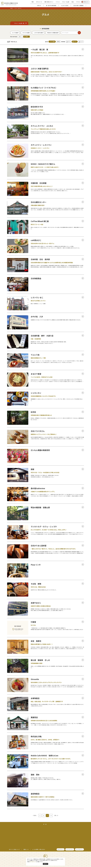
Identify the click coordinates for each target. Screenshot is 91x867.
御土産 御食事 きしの (40, 660)
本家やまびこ (36, 603)
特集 (33, 2)
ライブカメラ (79, 849)
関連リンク (26, 849)
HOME (11, 8)
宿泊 (73, 2)
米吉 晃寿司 (36, 641)
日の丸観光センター (38, 202)
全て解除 (26, 36)
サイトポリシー (33, 861)
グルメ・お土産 (65, 2)
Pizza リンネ (36, 564)
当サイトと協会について (14, 849)
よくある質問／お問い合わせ (38, 849)
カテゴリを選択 (26, 32)
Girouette (35, 679)
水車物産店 (35, 698)
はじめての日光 (64, 5)
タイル (69, 41)
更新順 (58, 41)
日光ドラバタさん (38, 431)
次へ (55, 815)
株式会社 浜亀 (36, 736)
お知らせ (39, 5)
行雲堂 (33, 622)
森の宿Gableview (38, 488)
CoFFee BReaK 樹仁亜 (40, 221)
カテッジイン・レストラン (41, 145)
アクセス (78, 2)
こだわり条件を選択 (38, 32)
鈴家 (32, 469)
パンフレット (69, 849)
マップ (81, 41)
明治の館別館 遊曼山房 (40, 507)
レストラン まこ (37, 297)
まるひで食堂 (36, 374)
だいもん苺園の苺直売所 (40, 450)
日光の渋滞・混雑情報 (78, 5)
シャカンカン (36, 393)
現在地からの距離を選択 (52, 32)
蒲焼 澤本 (35, 774)
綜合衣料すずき (37, 106)
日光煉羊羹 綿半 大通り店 (42, 335)
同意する (45, 864)
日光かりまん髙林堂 (38, 545)
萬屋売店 (34, 717)
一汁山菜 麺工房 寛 (39, 49)
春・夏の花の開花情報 (51, 5)
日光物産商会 (36, 278)
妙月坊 (33, 412)
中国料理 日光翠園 (38, 183)
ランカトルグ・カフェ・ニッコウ (44, 526)
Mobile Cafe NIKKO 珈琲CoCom (44, 755)
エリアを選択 (15, 32)
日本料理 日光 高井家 (40, 259)
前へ (35, 815)
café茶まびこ (36, 240)
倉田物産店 (35, 793)
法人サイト (60, 849)
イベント (58, 2)
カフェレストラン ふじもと (42, 126)
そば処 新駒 (36, 584)
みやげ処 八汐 (37, 316)
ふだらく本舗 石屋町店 (39, 68)
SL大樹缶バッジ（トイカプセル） (44, 87)
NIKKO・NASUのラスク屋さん (43, 164)
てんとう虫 (35, 355)
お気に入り (85, 2)
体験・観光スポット (48, 2)
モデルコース (39, 2)
